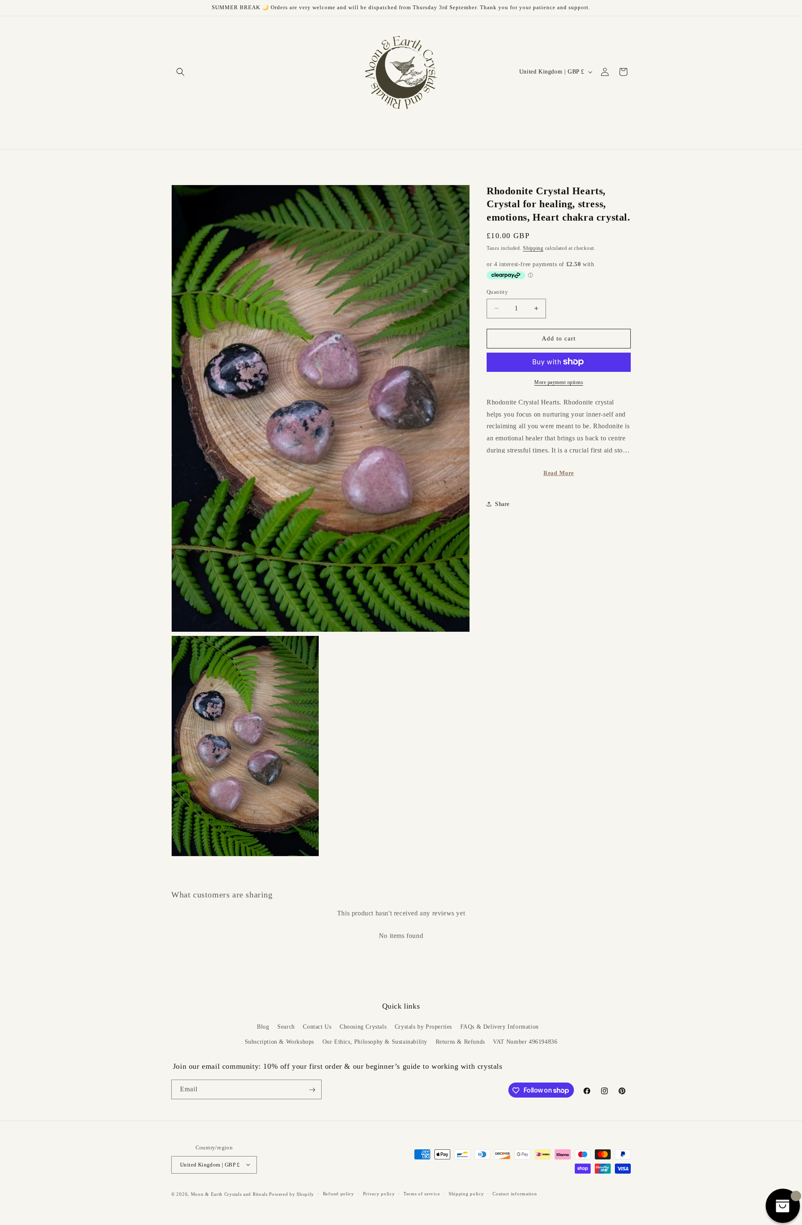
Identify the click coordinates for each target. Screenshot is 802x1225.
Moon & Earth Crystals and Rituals (229, 1193)
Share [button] (502, 504)
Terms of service (422, 1193)
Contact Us (317, 1027)
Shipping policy (466, 1193)
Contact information (514, 1193)
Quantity (497, 292)
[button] (180, 72)
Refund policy (338, 1193)
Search (286, 1027)
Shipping (533, 248)
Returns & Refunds (460, 1042)
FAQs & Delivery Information (499, 1027)
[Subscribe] (312, 1090)
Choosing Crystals (363, 1027)
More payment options (558, 382)
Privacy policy (379, 1193)
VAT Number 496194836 (525, 1042)
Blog (263, 1027)
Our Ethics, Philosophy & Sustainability (374, 1042)
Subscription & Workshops (279, 1042)
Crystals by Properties (423, 1027)
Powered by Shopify (291, 1193)
